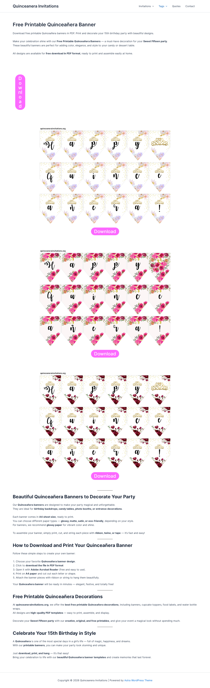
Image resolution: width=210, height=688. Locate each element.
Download (20, 92)
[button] (152, 6)
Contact (190, 6)
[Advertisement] (107, 89)
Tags (161, 6)
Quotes (176, 6)
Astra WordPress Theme (138, 680)
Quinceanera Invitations (36, 6)
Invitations (145, 6)
